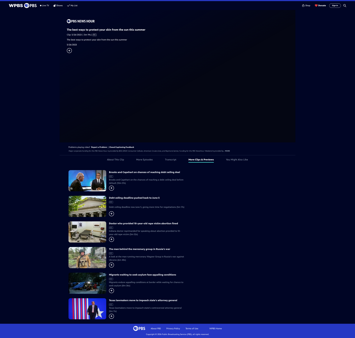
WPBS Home (215, 328)
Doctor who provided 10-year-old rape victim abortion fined (143, 223)
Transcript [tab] (170, 159)
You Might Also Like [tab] (237, 159)
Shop (307, 5)
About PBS (156, 328)
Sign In (335, 5)
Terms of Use (192, 328)
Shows (59, 5)
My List (74, 5)
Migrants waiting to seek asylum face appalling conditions (142, 274)
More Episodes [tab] (144, 159)
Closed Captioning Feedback (121, 147)
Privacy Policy (173, 328)
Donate (322, 5)
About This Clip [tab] (115, 159)
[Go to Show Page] (181, 21)
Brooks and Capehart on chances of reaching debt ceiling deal (144, 172)
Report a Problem (99, 147)
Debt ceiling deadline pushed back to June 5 (134, 197)
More (227, 151)
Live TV (45, 5)
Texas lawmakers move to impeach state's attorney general (143, 300)
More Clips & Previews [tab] (201, 159)
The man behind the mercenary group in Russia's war (139, 249)
